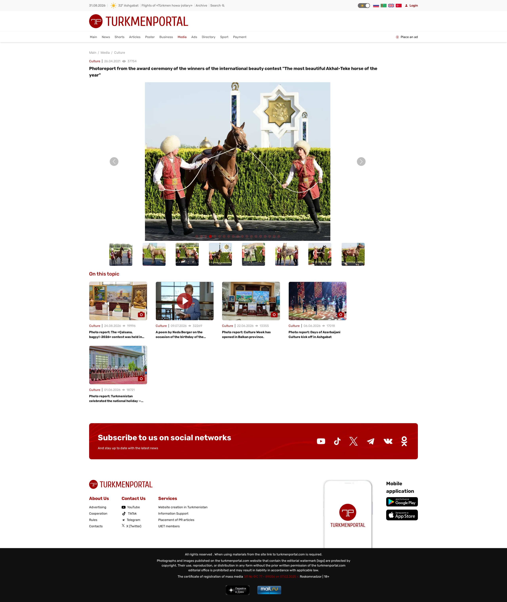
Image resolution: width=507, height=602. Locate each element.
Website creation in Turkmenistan (183, 507)
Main (93, 37)
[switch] (364, 5)
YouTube (133, 507)
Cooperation (98, 513)
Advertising (97, 507)
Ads (194, 37)
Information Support (173, 513)
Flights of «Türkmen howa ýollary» (167, 5)
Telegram (133, 520)
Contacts (96, 526)
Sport (224, 37)
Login (414, 5)
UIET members (169, 526)
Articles (134, 37)
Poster (150, 37)
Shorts (119, 37)
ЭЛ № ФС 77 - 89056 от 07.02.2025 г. (271, 576)
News (106, 37)
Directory (208, 37)
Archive (201, 5)
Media (182, 37)
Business (166, 37)
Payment (239, 37)
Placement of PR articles (176, 520)
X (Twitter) (133, 526)
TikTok (132, 513)
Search (215, 5)
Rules (93, 520)
